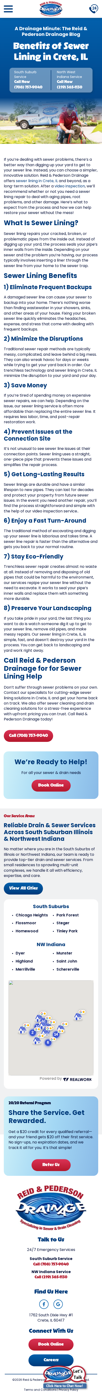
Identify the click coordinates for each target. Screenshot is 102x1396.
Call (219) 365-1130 (51, 1277)
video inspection (70, 186)
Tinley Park (67, 931)
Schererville (67, 970)
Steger (63, 923)
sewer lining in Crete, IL (37, 181)
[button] (50, 1042)
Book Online (51, 785)
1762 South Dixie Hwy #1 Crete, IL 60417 (51, 1318)
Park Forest (67, 915)
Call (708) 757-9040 (28, 736)
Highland (24, 961)
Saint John (66, 961)
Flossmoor (26, 923)
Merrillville (25, 970)
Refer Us (51, 1165)
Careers (51, 1360)
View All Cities (23, 888)
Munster (64, 953)
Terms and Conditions (40, 1390)
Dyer (20, 953)
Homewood (27, 931)
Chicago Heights (32, 915)
